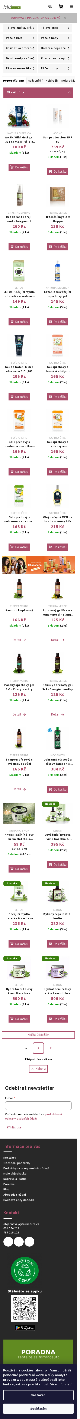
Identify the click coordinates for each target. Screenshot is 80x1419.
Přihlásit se (14, 1127)
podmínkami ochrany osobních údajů (33, 1116)
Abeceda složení (14, 1195)
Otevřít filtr (15, 92)
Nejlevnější (35, 81)
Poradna (9, 1184)
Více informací (61, 1384)
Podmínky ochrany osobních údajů (26, 1168)
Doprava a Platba (14, 1179)
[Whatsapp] (29, 1242)
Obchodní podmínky (17, 1163)
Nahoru (40, 1069)
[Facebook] (8, 1242)
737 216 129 (11, 1233)
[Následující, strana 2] (38, 1048)
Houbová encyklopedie (19, 1200)
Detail (17, 640)
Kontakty (9, 1158)
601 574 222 (11, 1228)
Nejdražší (52, 81)
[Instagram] (19, 1242)
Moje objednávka (14, 1174)
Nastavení (38, 1395)
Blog (6, 1189)
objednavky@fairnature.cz (21, 1224)
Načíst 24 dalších (38, 1035)
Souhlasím (38, 1408)
